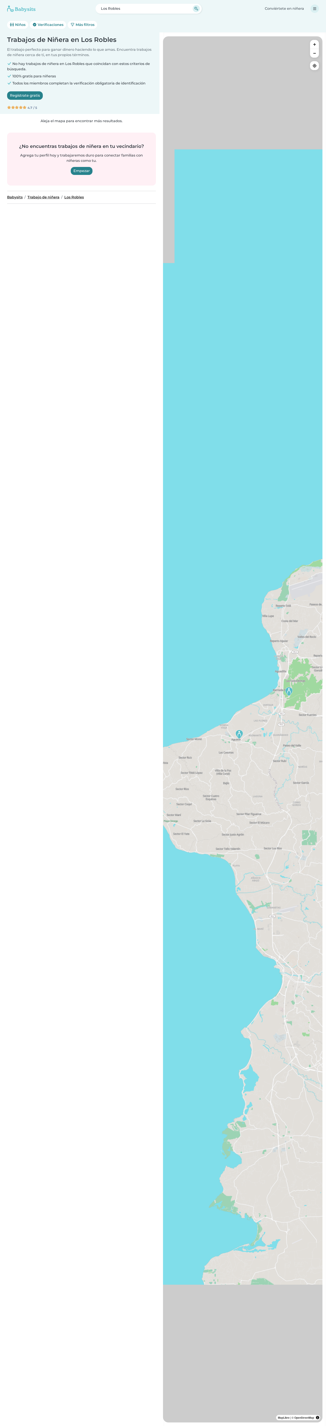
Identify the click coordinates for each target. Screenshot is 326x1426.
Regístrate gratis (25, 95)
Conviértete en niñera (284, 8)
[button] (289, 691)
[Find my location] (314, 65)
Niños (20, 25)
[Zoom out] (314, 53)
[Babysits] (21, 9)
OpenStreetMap (304, 1418)
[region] (242, 729)
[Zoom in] (314, 44)
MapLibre (284, 1418)
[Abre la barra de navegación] (314, 8)
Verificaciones (50, 25)
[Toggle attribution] (317, 1417)
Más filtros (84, 25)
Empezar (81, 171)
